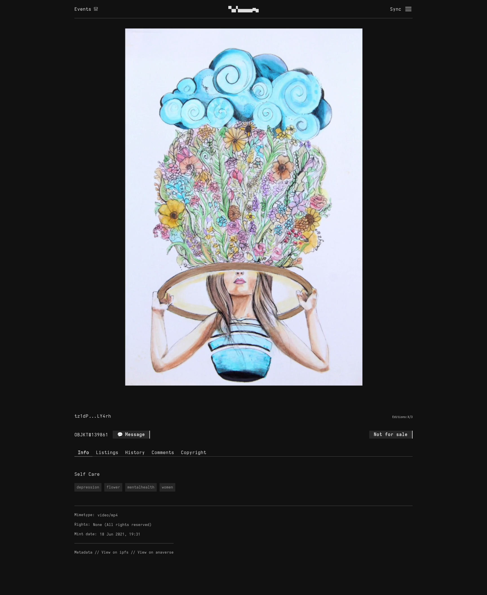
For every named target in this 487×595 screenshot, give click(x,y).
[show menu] (408, 9)
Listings (107, 452)
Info (83, 452)
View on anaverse (156, 552)
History (135, 452)
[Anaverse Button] (243, 392)
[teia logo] (243, 9)
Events (82, 9)
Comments (163, 452)
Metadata (83, 552)
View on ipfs (115, 552)
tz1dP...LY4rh (92, 416)
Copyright (193, 452)
